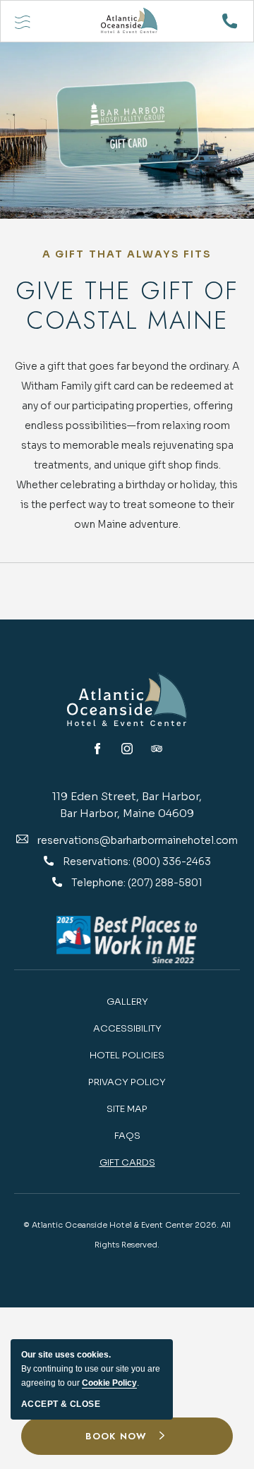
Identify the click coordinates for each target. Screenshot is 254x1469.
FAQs (127, 1136)
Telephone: (99, 882)
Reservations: (98, 861)
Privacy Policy (127, 1082)
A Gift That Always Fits (127, 254)
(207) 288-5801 (165, 882)
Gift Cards (127, 1162)
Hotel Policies (127, 1055)
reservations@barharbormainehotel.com (137, 840)
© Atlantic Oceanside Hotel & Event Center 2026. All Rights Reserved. (127, 1235)
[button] (127, 1436)
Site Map (127, 1109)
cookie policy (109, 1383)
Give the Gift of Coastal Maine (127, 305)
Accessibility (127, 1028)
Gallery (127, 1002)
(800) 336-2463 (172, 861)
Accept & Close (60, 1404)
